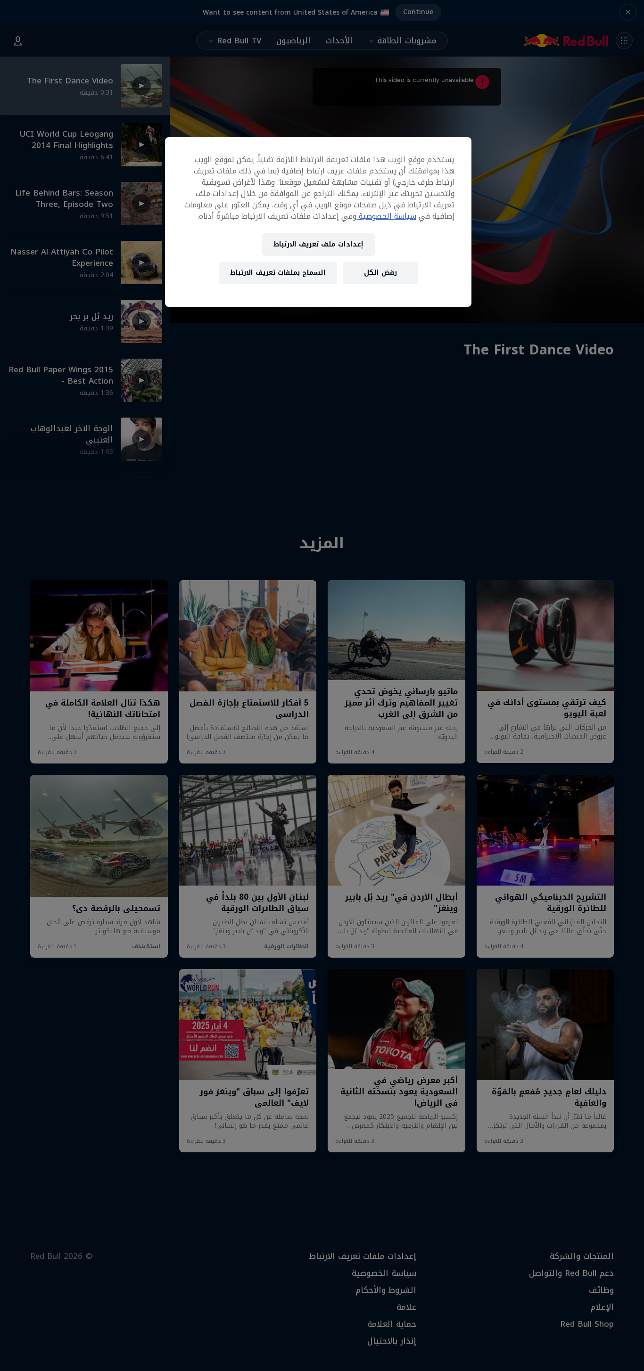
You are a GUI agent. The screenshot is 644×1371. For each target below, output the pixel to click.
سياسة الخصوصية (386, 216)
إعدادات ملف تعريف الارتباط (318, 244)
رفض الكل (380, 272)
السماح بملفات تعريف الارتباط (278, 272)
